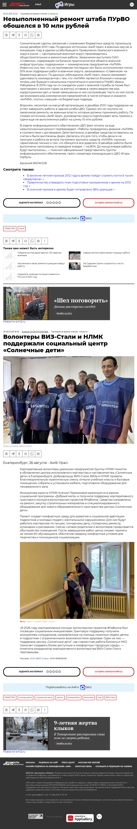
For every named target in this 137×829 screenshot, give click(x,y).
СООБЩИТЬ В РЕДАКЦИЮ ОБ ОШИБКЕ (114, 766)
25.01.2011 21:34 (10, 13)
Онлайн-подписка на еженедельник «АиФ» (48, 766)
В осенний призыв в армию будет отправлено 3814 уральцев (70, 189)
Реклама (30, 762)
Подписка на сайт (48, 762)
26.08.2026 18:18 (11, 331)
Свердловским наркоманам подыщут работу (106, 252)
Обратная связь (83, 766)
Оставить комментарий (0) (108, 203)
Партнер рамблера (54, 817)
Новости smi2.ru (14, 321)
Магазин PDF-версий (89, 762)
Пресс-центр (68, 762)
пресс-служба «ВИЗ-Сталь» (17, 446)
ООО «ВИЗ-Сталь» (39, 658)
